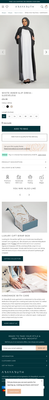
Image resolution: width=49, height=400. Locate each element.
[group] (24, 52)
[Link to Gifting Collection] (24, 232)
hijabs (14, 244)
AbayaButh (24, 6)
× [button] (42, 380)
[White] (4, 107)
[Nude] (12, 107)
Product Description (12, 162)
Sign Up (41, 348)
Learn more (14, 391)
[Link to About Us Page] (24, 292)
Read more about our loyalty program (17, 148)
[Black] (8, 107)
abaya (4, 244)
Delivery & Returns (11, 167)
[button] (46, 6)
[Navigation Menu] (3, 6)
